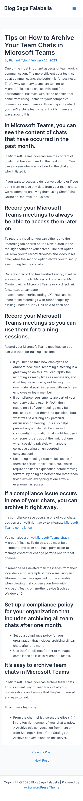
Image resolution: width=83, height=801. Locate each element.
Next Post (41, 760)
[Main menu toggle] (74, 8)
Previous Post (42, 752)
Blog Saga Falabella (28, 8)
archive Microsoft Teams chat (45, 538)
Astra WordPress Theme (41, 787)
